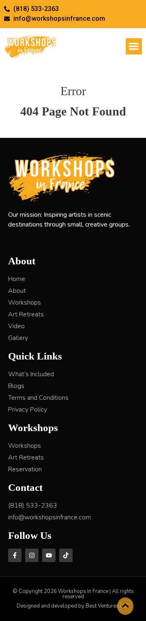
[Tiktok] (66, 555)
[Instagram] (32, 555)
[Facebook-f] (14, 555)
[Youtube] (49, 555)
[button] (134, 46)
